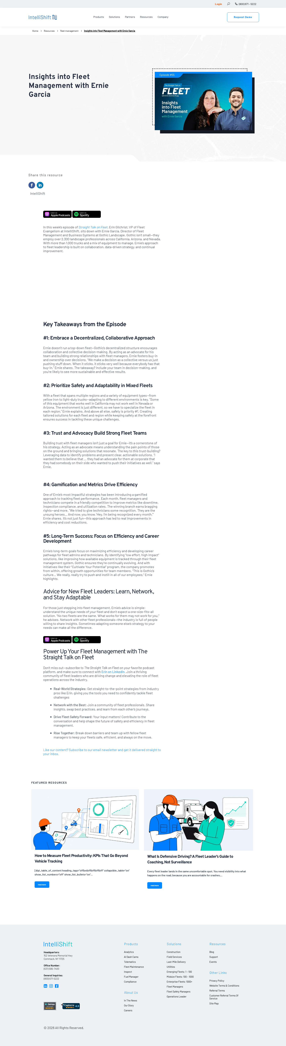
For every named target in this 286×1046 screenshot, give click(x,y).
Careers (128, 1010)
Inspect (128, 971)
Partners (130, 16)
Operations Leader (176, 996)
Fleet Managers (175, 986)
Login (218, 3)
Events (213, 961)
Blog (211, 951)
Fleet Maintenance (134, 966)
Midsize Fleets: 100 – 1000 (180, 976)
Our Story (129, 1005)
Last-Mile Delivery (176, 961)
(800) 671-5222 (51, 978)
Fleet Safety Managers (178, 991)
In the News (130, 1000)
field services (174, 956)
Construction (173, 951)
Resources (146, 16)
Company (163, 16)
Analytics (129, 951)
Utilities (171, 966)
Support (213, 956)
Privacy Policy (216, 980)
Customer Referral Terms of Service (223, 997)
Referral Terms (217, 990)
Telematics (130, 961)
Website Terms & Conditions (224, 985)
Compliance (130, 981)
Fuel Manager (131, 976)
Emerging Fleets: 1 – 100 (179, 971)
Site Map (214, 1003)
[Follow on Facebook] (31, 185)
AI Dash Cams (131, 956)
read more (42, 885)
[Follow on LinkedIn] (40, 185)
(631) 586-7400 (51, 968)
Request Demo (243, 17)
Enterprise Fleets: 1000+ (179, 981)
